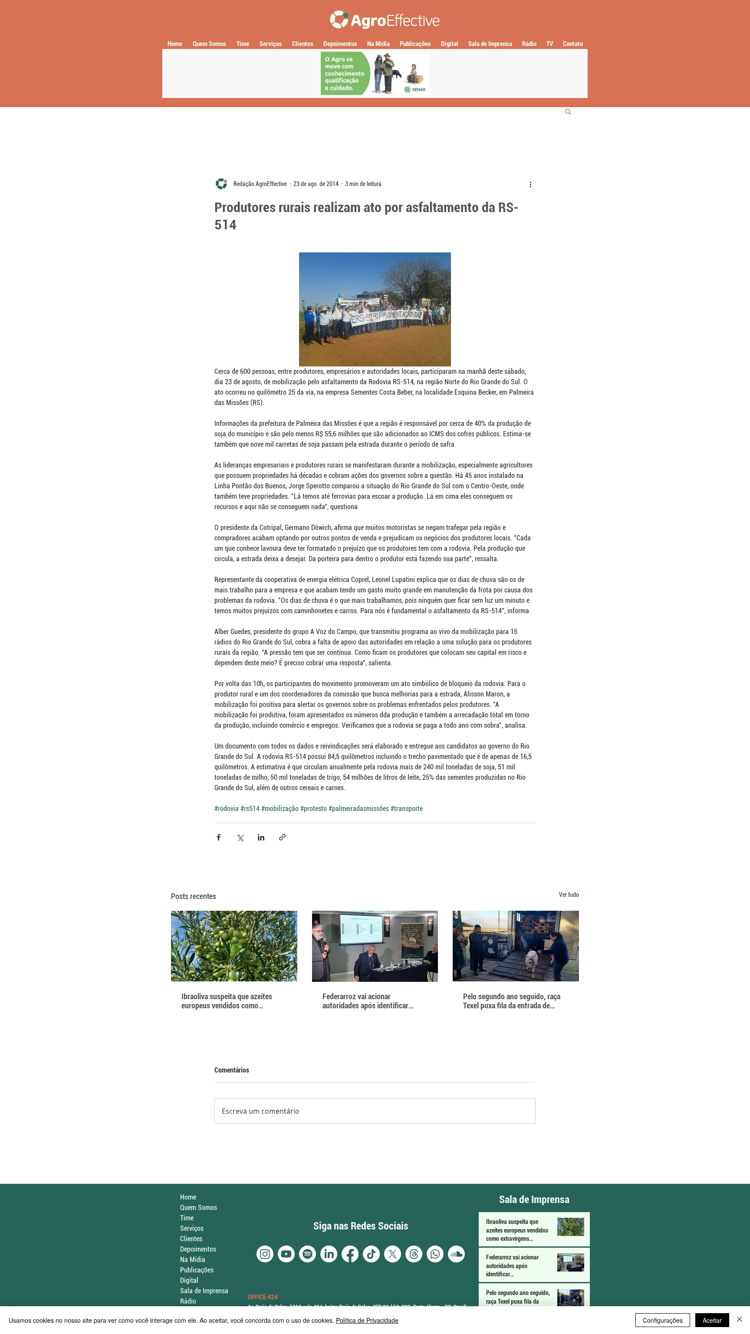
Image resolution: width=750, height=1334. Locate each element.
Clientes (191, 1239)
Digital (189, 1280)
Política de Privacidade (367, 1320)
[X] (392, 1254)
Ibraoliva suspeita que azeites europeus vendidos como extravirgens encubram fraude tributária (227, 1001)
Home (188, 1197)
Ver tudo (569, 894)
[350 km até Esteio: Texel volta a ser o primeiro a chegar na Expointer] (516, 946)
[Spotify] (307, 1254)
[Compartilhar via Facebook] (218, 837)
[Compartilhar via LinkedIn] (261, 837)
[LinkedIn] (328, 1254)
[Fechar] (739, 1320)
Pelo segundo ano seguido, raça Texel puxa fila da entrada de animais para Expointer (511, 1001)
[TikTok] (371, 1254)
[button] (568, 111)
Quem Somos (198, 1207)
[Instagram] (265, 1254)
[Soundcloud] (456, 1254)
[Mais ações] (530, 184)
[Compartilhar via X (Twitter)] (240, 837)
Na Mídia (192, 1260)
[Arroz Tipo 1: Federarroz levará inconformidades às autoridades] (375, 946)
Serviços (192, 1228)
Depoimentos (198, 1249)
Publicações (197, 1270)
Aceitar (712, 1320)
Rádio (188, 1301)
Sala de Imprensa (204, 1291)
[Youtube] (286, 1254)
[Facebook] (350, 1254)
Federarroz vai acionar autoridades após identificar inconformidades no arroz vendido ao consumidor (375, 1001)
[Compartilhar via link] (282, 837)
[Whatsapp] (435, 1254)
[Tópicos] (413, 1254)
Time (187, 1218)
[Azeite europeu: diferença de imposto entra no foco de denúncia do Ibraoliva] (234, 946)
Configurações (663, 1320)
